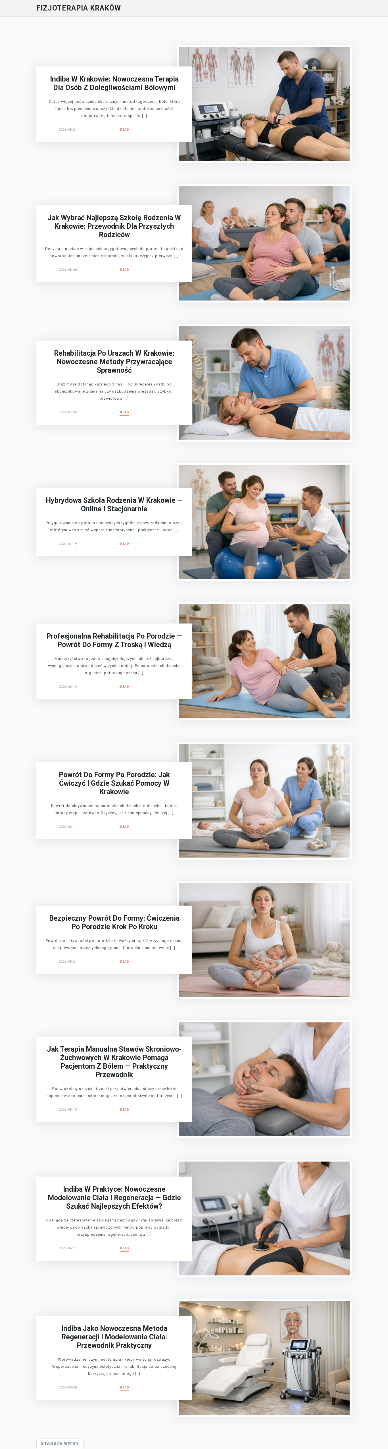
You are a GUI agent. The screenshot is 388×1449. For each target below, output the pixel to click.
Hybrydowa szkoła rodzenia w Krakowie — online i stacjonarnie (114, 504)
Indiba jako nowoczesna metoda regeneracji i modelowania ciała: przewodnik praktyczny (114, 1337)
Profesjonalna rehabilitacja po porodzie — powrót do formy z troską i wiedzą (114, 640)
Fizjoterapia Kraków (78, 8)
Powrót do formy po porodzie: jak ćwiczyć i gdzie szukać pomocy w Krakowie (114, 783)
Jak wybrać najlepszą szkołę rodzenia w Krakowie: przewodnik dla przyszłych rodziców (114, 226)
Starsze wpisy (60, 1443)
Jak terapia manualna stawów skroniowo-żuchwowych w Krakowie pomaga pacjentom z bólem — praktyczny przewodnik (114, 1062)
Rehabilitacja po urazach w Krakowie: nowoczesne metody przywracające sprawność (114, 361)
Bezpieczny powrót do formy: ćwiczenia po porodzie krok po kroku (114, 922)
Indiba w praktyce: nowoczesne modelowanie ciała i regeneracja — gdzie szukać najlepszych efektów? (114, 1197)
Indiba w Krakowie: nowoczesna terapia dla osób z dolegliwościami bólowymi (114, 83)
